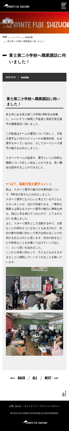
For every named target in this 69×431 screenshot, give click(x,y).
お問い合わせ (15, 405)
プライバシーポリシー (50, 405)
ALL (34, 377)
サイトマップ (30, 405)
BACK (21, 377)
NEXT (48, 377)
